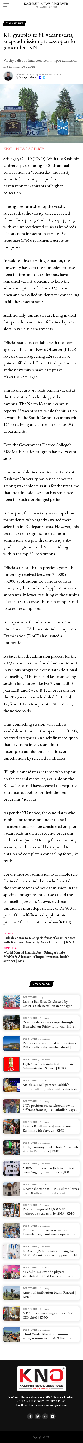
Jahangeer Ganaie (28, 77)
